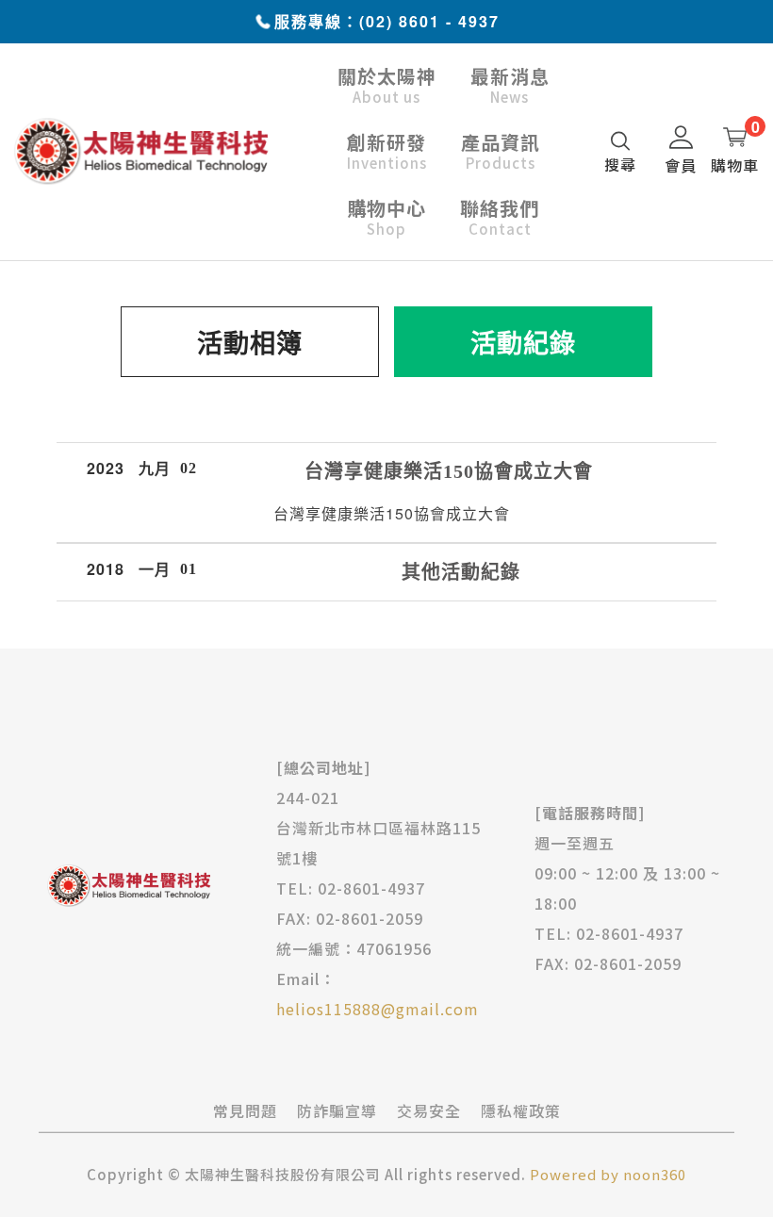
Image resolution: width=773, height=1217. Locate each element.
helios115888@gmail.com (377, 1008)
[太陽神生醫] (141, 149)
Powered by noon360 (608, 1174)
